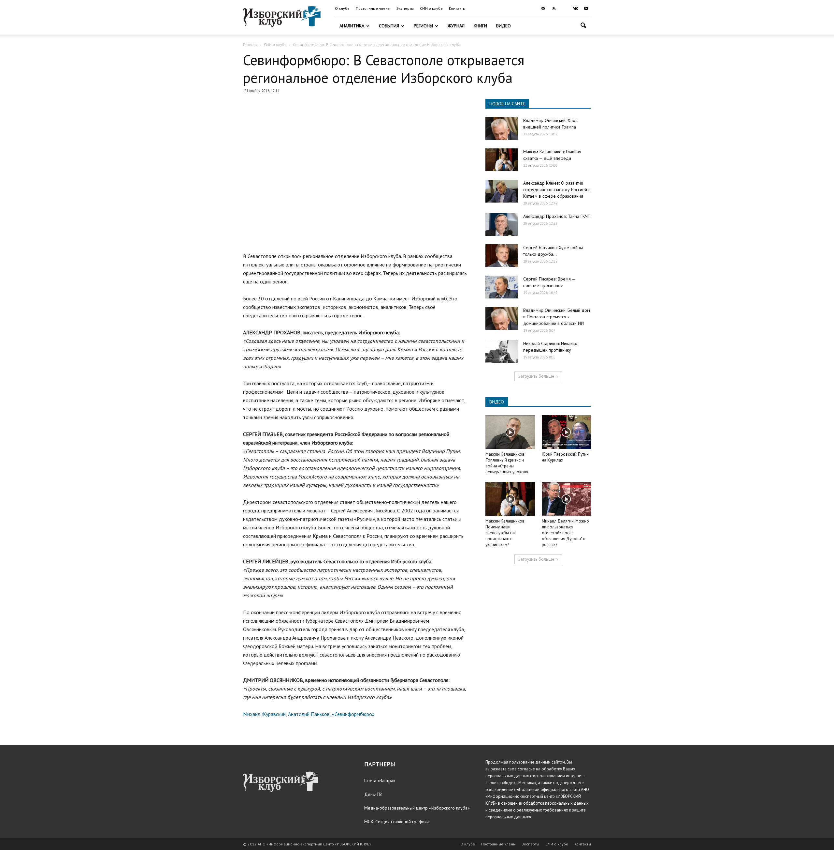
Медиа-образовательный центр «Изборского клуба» (417, 808)
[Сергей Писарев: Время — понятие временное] (501, 287)
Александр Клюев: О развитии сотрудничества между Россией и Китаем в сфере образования (557, 189)
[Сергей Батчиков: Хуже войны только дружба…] (501, 255)
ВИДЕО (496, 402)
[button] (583, 26)
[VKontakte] (575, 8)
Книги (480, 26)
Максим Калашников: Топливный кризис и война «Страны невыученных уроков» (506, 463)
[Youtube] (586, 8)
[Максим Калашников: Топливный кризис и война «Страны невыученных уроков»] (510, 432)
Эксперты (405, 8)
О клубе (342, 8)
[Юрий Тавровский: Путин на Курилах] (566, 432)
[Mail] (543, 8)
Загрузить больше (536, 376)
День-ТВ (373, 794)
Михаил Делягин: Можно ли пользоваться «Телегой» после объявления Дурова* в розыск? (565, 532)
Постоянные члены (373, 8)
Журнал (456, 26)
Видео (503, 26)
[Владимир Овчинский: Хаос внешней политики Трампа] (501, 128)
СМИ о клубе (431, 8)
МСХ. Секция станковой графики (396, 822)
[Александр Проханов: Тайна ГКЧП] (501, 224)
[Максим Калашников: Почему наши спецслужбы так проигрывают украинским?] (510, 499)
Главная (250, 44)
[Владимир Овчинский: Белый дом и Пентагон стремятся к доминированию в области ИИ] (501, 318)
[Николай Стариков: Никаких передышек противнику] (501, 351)
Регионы (423, 26)
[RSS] (554, 8)
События (389, 26)
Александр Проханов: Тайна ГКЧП (557, 216)
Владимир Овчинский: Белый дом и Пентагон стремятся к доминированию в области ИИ (556, 316)
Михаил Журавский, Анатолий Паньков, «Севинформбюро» (309, 714)
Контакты (457, 8)
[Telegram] (564, 8)
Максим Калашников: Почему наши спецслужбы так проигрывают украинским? (505, 532)
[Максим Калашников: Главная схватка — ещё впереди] (501, 159)
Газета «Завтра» (379, 780)
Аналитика (351, 26)
